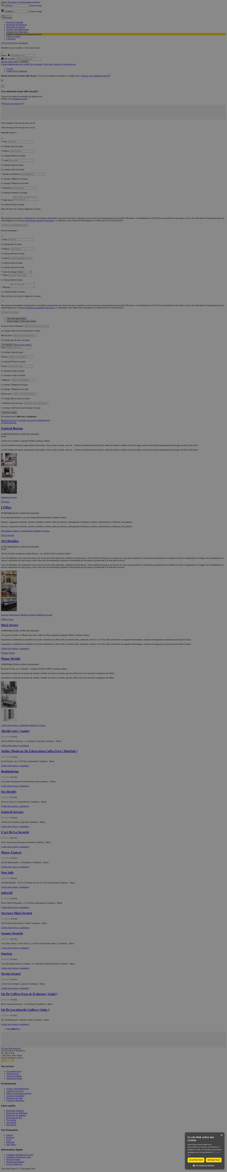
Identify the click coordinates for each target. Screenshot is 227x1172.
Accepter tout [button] (196, 1160)
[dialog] (204, 1150)
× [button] (221, 1135)
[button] (205, 1165)
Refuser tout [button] (214, 1160)
